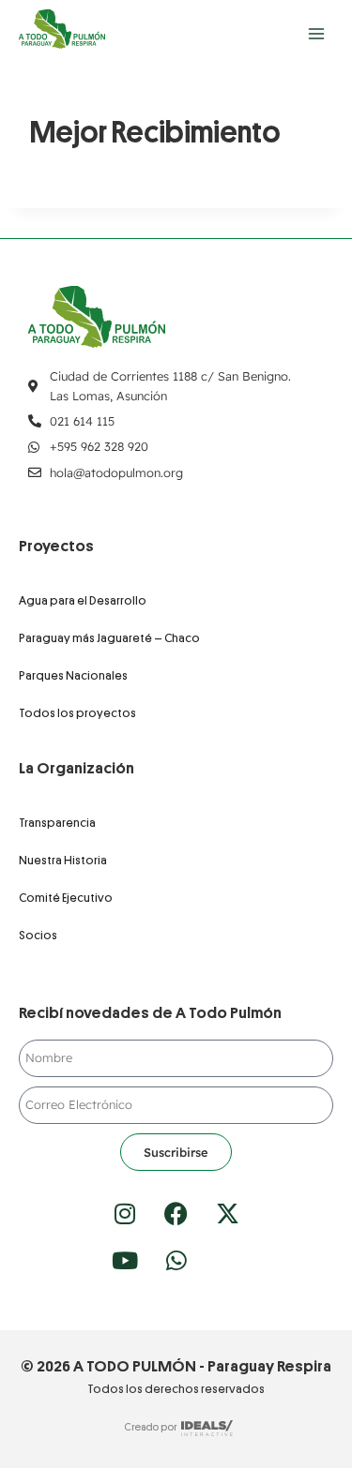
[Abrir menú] (315, 33)
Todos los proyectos (77, 713)
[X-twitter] (228, 1213)
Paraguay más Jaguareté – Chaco (109, 638)
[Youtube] (124, 1259)
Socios (38, 935)
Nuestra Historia (63, 860)
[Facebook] (176, 1213)
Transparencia (57, 822)
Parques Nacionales (73, 675)
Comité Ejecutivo (66, 897)
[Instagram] (124, 1213)
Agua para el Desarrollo (82, 600)
